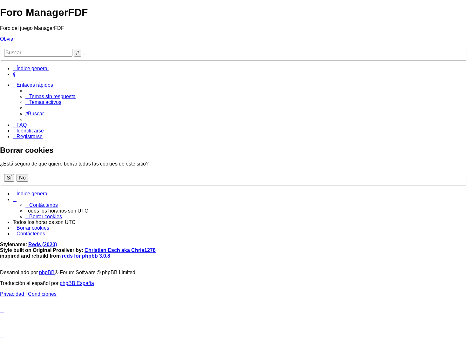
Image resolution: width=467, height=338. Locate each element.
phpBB (47, 272)
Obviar (7, 39)
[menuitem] (14, 74)
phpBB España (77, 283)
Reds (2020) (42, 244)
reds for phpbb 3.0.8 (86, 256)
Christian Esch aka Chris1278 (120, 250)
